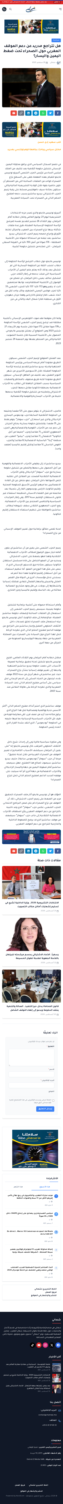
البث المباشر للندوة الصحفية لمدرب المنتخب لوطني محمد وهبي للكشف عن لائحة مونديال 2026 (30, 1269)
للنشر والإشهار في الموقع (44, 1296)
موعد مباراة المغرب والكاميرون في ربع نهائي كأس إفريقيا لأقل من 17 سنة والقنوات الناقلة (30, 1197)
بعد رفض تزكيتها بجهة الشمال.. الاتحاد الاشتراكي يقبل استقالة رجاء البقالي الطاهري (28, 2)
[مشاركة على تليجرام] (36, 113)
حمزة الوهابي (33, 1447)
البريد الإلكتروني (47, 1080)
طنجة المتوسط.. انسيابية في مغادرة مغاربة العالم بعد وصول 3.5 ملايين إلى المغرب (28, 1366)
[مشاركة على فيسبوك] (58, 113)
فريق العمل (51, 1292)
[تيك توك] (32, 1345)
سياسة (56, 40)
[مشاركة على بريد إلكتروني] (14, 113)
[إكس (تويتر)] (51, 1345)
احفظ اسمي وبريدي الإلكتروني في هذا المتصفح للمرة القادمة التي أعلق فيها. (30, 1101)
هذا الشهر (18, 1187)
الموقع (51, 1091)
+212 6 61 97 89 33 (49, 1425)
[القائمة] (60, 9)
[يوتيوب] (39, 1345)
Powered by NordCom (15, 1496)
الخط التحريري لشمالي (45, 1289)
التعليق (50, 1046)
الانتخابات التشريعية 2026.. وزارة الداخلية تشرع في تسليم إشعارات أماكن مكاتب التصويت (27, 1376)
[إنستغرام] (45, 1345)
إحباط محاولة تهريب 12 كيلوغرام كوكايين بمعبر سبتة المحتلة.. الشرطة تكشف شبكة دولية (31, 1250)
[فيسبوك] (58, 1345)
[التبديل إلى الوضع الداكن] (4, 9)
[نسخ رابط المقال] (21, 113)
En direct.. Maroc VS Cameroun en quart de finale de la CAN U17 (30, 1233)
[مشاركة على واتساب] (43, 113)
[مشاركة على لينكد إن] (28, 113)
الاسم (51, 1069)
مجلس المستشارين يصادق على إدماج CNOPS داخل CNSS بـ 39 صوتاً (29, 1215)
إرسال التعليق (45, 1109)
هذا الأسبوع (45, 1187)
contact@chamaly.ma (47, 1415)
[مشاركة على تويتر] (50, 113)
